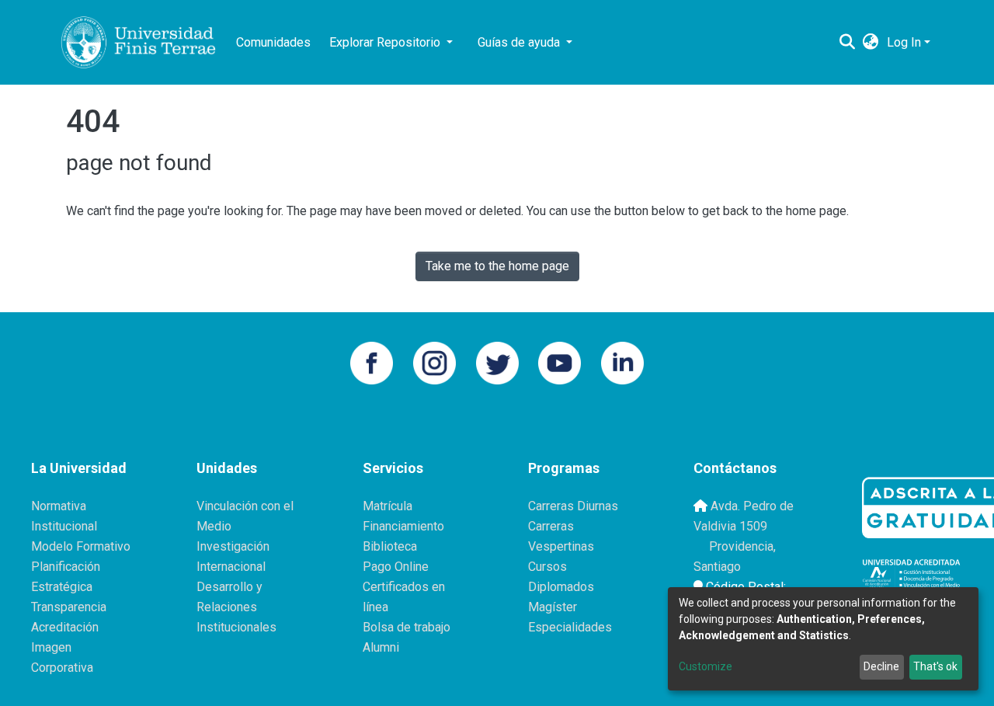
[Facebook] (371, 361)
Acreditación (65, 627)
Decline (881, 666)
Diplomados (561, 586)
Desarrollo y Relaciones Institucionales (236, 607)
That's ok (935, 666)
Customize (705, 666)
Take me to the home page (497, 266)
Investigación (232, 546)
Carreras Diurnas (573, 506)
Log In (904, 42)
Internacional (231, 566)
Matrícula (387, 506)
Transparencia (68, 607)
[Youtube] (559, 361)
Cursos (547, 566)
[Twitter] (497, 361)
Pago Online (396, 566)
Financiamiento (403, 526)
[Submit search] (847, 43)
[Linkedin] (622, 361)
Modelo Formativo (80, 546)
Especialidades (570, 627)
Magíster (552, 607)
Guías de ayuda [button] (520, 42)
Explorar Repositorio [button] (386, 42)
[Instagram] (434, 361)
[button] (871, 42)
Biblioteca (390, 546)
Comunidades (273, 42)
